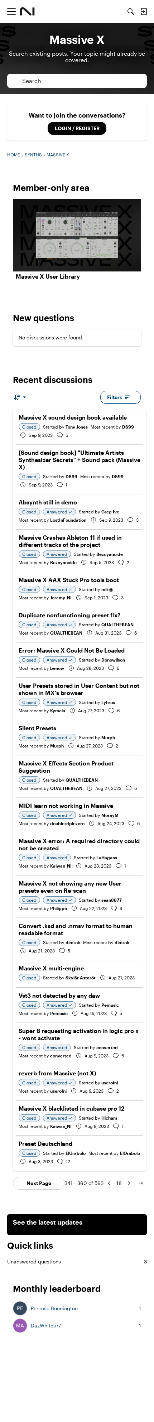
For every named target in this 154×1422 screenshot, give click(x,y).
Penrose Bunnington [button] (54, 1308)
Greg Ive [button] (110, 511)
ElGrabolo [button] (76, 1153)
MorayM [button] (110, 815)
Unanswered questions (77, 1261)
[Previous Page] (109, 1183)
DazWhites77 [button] (46, 1325)
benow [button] (57, 668)
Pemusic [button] (110, 1004)
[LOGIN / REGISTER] (143, 11)
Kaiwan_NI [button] (61, 865)
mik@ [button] (107, 589)
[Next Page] (129, 1183)
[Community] (27, 11)
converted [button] (107, 1047)
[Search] (130, 11)
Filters (114, 397)
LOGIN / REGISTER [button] (77, 128)
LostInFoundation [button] (68, 519)
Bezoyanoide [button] (109, 554)
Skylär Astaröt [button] (81, 977)
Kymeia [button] (57, 710)
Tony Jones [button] (77, 426)
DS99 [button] (128, 426)
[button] (20, 1308)
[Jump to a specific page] (140, 1183)
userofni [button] (109, 1082)
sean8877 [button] (111, 899)
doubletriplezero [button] (67, 823)
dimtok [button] (73, 942)
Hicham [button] (109, 1117)
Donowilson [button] (113, 659)
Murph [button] (108, 737)
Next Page (39, 1183)
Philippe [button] (58, 908)
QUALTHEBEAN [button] (117, 624)
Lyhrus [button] (108, 702)
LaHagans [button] (106, 857)
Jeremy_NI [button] (61, 597)
